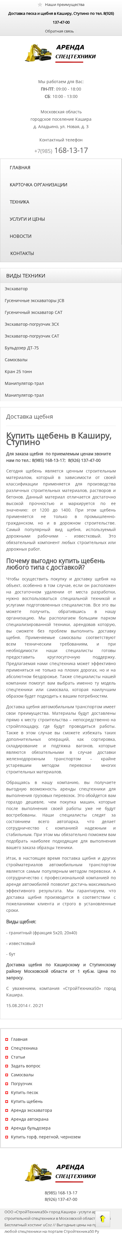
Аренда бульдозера (31, 1128)
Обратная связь (59, 31)
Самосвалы (22, 1074)
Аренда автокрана (30, 1119)
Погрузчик (21, 1083)
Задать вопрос (26, 1066)
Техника (19, 202)
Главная (20, 167)
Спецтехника (24, 1048)
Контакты (22, 253)
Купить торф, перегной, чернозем (46, 1137)
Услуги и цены (27, 219)
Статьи (18, 1057)
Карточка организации (38, 185)
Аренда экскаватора (31, 1110)
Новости (20, 236)
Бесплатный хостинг (23, 1224)
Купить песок (24, 1092)
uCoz (47, 1224)
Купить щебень (27, 1101)
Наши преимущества (64, 4)
